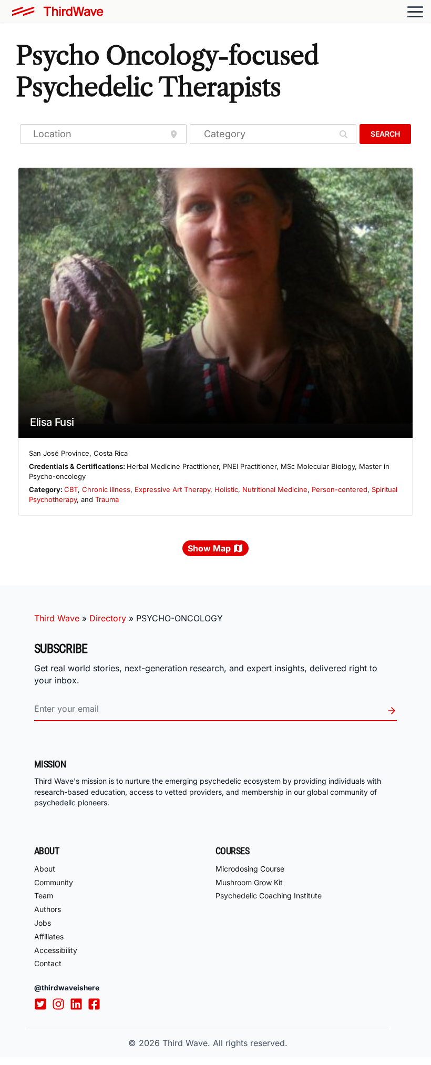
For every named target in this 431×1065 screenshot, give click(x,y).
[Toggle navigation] (415, 11)
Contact (47, 963)
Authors (47, 909)
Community (53, 882)
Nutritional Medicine (274, 489)
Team (43, 895)
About (44, 868)
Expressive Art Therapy (172, 489)
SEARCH (385, 133)
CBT (71, 489)
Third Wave (56, 618)
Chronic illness (106, 489)
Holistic (226, 489)
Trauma (107, 499)
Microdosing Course (250, 868)
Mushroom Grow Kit (249, 882)
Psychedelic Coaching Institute (269, 895)
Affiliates (49, 936)
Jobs (42, 922)
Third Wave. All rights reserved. (225, 1043)
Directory (107, 618)
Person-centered (339, 489)
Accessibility (55, 950)
